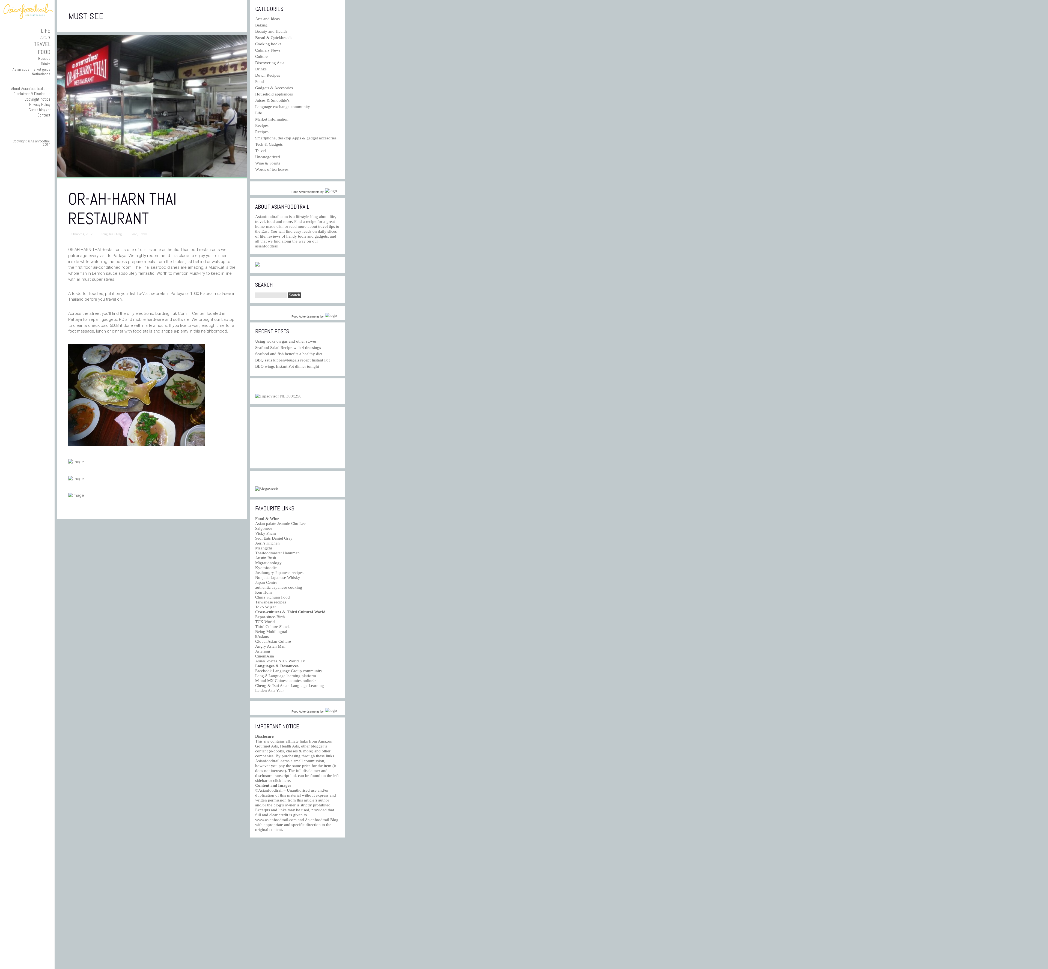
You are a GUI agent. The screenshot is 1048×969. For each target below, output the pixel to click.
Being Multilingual (271, 631)
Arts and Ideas (267, 19)
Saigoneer (263, 528)
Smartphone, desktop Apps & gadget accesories (296, 138)
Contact (43, 115)
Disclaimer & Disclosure (31, 93)
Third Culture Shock (272, 626)
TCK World (265, 622)
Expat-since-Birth (270, 617)
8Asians (262, 636)
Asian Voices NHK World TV (280, 661)
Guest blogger (39, 109)
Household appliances (274, 94)
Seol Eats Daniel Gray (274, 538)
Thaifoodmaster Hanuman (277, 553)
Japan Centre (266, 582)
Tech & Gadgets (269, 144)
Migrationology (268, 563)
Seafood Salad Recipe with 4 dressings (288, 347)
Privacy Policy (39, 104)
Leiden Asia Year (269, 690)
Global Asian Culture (273, 641)
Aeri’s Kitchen (267, 543)
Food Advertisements (305, 191)
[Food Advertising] (257, 265)
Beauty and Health (271, 31)
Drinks (45, 63)
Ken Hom (263, 592)
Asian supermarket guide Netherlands (31, 71)
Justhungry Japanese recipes (279, 572)
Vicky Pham (265, 533)
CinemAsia (264, 656)
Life (45, 30)
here (286, 780)
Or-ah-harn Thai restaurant (122, 209)
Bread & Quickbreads (273, 37)
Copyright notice (37, 99)
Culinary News (268, 50)
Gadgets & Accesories (274, 88)
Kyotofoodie (266, 568)
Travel (42, 44)
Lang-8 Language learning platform (285, 676)
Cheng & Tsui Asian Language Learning (289, 685)
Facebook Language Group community (288, 671)
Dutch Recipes (267, 75)
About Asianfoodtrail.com (30, 88)
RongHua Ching (111, 234)
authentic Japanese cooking (278, 587)
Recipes (44, 58)
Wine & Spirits (267, 163)
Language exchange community (282, 106)
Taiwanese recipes (270, 602)
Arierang (262, 651)
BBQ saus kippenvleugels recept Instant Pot (292, 360)
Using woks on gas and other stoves (286, 341)
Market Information (271, 119)
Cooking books (268, 44)
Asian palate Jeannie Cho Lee (280, 523)
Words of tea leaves (271, 169)
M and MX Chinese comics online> (285, 680)
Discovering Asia (269, 63)
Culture (45, 37)
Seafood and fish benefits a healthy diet (288, 354)
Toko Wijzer (265, 607)
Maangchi (263, 548)
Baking (261, 25)
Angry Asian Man (270, 646)
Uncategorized (267, 157)
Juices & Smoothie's (272, 100)
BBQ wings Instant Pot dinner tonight (287, 366)
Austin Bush (265, 558)
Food (44, 52)
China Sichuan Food (272, 597)
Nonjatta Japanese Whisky (277, 577)
